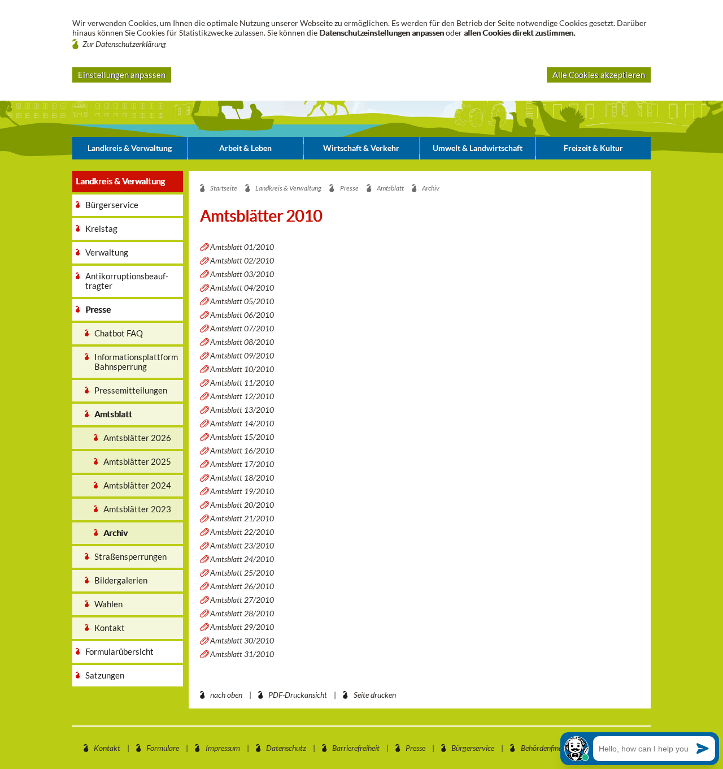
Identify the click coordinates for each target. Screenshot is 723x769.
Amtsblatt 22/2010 (242, 532)
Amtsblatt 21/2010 (242, 518)
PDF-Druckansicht (297, 694)
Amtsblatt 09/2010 (242, 355)
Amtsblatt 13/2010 (242, 409)
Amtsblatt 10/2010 (242, 369)
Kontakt (107, 748)
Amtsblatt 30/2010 (242, 640)
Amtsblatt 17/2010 (242, 464)
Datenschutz (286, 748)
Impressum (223, 748)
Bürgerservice (472, 748)
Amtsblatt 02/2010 (242, 260)
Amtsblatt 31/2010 (242, 654)
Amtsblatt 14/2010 (242, 423)
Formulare (162, 748)
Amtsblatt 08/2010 (242, 342)
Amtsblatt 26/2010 (242, 586)
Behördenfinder (545, 748)
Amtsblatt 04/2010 (242, 287)
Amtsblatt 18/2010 (242, 477)
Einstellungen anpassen (121, 75)
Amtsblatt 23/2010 (242, 545)
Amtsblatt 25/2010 (242, 572)
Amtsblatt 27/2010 (242, 599)
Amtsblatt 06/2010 (242, 314)
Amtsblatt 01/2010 (242, 247)
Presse (415, 748)
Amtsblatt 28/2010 (242, 613)
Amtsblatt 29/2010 (242, 627)
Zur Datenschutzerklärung (124, 44)
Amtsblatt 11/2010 (242, 382)
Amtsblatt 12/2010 (242, 396)
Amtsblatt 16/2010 (242, 450)
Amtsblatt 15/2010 (242, 437)
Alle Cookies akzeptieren (598, 75)
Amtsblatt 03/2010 (242, 274)
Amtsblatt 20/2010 (242, 504)
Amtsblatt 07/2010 (242, 328)
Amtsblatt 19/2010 (242, 491)
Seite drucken (375, 694)
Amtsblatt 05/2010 (242, 301)
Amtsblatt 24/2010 (242, 559)
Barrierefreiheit (356, 748)
